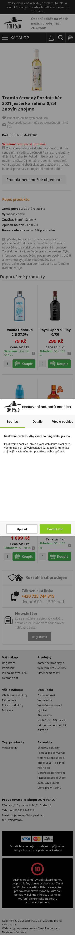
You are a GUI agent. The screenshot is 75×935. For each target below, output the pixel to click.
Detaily (37, 421)
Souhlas (13, 421)
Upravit (22, 529)
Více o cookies (62, 421)
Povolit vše (55, 529)
